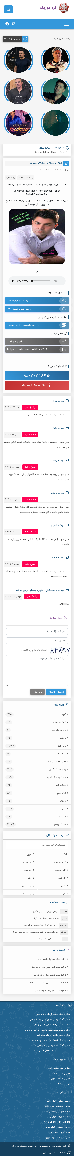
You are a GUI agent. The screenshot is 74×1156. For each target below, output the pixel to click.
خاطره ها (61, 754)
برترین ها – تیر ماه (61, 1073)
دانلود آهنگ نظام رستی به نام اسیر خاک (51, 1045)
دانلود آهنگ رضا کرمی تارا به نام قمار (39, 925)
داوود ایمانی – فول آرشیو (58, 1101)
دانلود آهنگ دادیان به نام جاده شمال (50, 990)
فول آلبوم (61, 793)
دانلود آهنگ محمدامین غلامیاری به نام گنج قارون (45, 982)
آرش (64, 894)
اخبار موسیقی (59, 722)
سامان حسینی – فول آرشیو (57, 1106)
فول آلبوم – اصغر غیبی (59, 1132)
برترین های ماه (59, 730)
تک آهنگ (61, 746)
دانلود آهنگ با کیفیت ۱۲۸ (19, 300)
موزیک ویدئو (60, 824)
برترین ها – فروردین (60, 1078)
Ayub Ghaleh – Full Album (57, 1122)
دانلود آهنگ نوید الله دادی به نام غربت (52, 1051)
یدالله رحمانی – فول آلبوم (58, 1127)
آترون (28, 854)
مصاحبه (62, 816)
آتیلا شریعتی (60, 862)
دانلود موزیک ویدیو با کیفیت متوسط (23, 325)
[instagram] (13, 24)
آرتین (63, 886)
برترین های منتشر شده (59, 1068)
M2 (66, 854)
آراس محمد (60, 870)
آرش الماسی (25, 894)
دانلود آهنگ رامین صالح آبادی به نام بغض (48, 967)
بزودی (63, 738)
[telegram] (7, 24)
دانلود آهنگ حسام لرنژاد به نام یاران (51, 959)
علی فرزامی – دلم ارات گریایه (44, 911)
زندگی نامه (61, 785)
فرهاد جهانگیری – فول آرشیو (57, 1111)
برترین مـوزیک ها (12, 39)
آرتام (29, 878)
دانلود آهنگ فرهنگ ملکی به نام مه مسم (51, 1040)
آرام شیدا (62, 878)
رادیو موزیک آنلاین (57, 769)
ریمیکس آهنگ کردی (56, 777)
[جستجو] (8, 9)
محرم (63, 809)
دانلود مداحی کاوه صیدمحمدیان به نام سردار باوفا (34, 932)
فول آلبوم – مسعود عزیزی (57, 1137)
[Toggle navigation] (66, 24)
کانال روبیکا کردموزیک (34, 385)
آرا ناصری (27, 862)
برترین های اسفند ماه (60, 1084)
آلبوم (64, 714)
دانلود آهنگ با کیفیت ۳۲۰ (19, 309)
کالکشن (62, 801)
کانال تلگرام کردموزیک (35, 375)
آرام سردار (27, 870)
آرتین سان (26, 886)
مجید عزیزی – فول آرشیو (58, 1116)
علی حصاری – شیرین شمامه (46, 938)
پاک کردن (37, 692)
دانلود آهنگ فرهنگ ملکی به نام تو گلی (50, 975)
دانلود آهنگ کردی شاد (55, 761)
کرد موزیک (59, 147)
